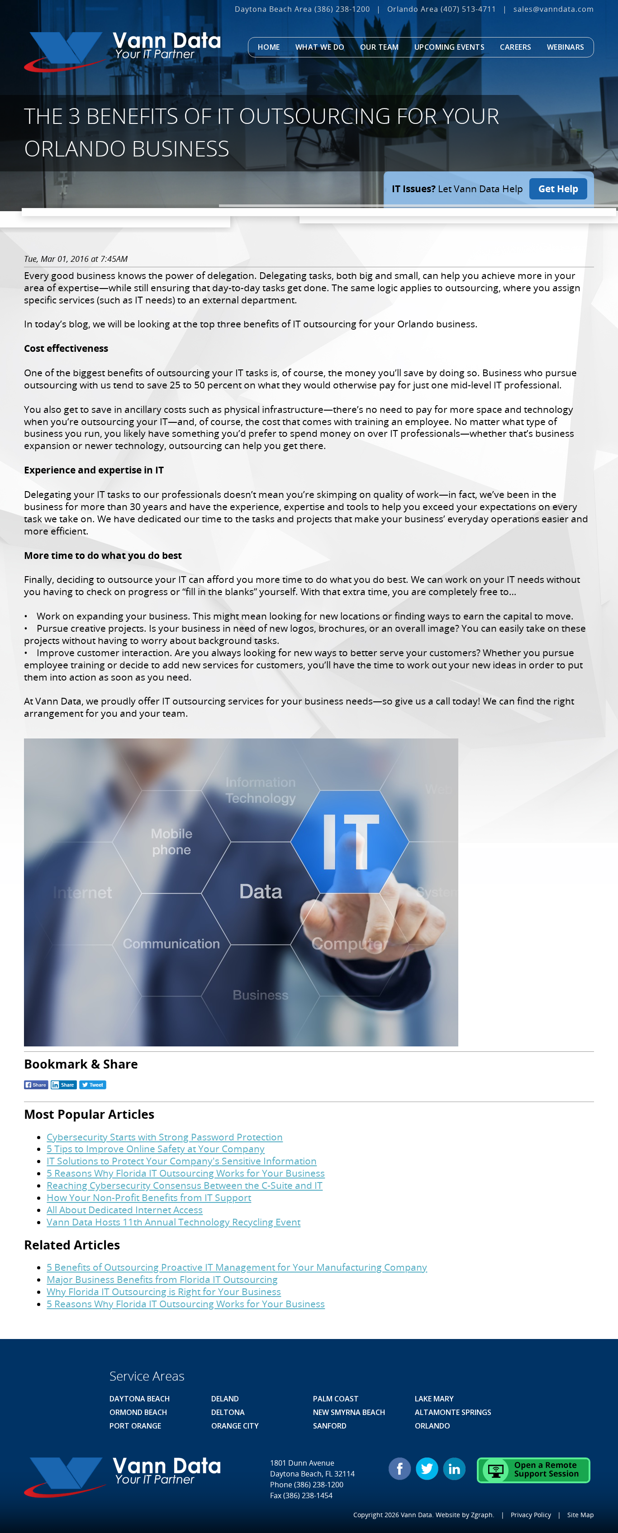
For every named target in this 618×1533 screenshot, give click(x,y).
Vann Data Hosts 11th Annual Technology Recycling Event (173, 1222)
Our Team (379, 47)
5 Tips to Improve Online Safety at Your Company (156, 1148)
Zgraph (482, 1514)
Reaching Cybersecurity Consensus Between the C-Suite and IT (185, 1185)
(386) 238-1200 (342, 9)
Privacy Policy (531, 1514)
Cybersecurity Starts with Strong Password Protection (165, 1137)
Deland (225, 1399)
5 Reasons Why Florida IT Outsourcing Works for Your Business (186, 1173)
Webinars (566, 47)
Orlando (432, 1426)
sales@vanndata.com (553, 9)
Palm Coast (336, 1399)
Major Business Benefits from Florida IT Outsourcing (162, 1279)
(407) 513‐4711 (468, 9)
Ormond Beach (138, 1412)
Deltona (228, 1412)
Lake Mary (434, 1399)
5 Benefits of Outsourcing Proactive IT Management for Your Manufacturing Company (237, 1267)
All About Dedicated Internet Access (125, 1209)
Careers (516, 47)
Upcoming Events (449, 47)
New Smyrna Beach (349, 1412)
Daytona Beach (139, 1399)
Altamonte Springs (453, 1412)
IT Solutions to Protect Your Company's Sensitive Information (182, 1160)
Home (269, 47)
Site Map (580, 1514)
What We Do (320, 47)
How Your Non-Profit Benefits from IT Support (149, 1197)
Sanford (330, 1426)
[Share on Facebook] (36, 1088)
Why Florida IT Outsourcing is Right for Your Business (164, 1291)
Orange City (235, 1426)
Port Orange (135, 1426)
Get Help (558, 188)
